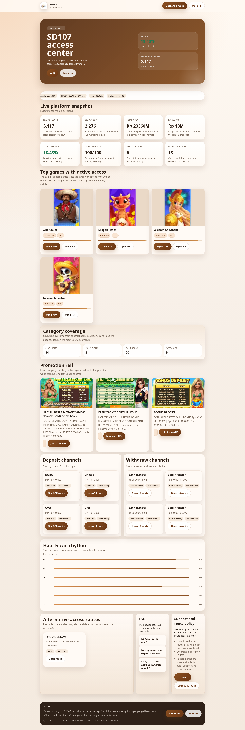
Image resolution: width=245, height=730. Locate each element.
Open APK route (175, 5)
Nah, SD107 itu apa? (149, 640)
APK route (174, 713)
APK (52, 72)
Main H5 (196, 5)
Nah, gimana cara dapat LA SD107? (151, 652)
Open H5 (70, 246)
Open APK (51, 246)
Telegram (183, 677)
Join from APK (59, 443)
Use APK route (56, 493)
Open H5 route (140, 493)
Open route (55, 658)
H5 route (193, 713)
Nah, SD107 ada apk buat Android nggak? (151, 665)
